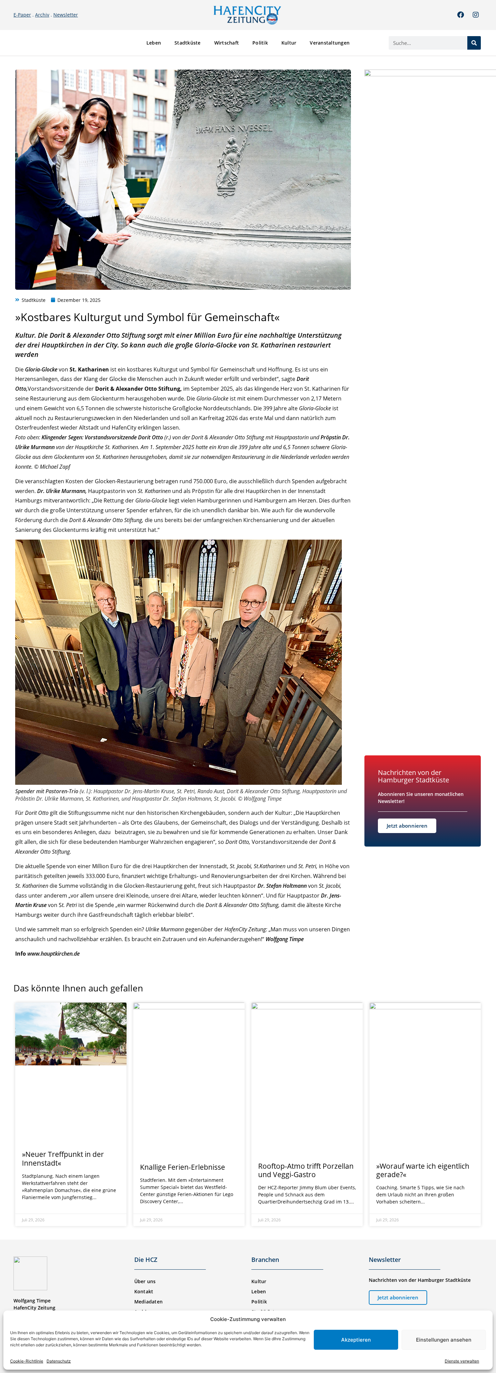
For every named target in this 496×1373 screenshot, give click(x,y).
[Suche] (474, 43)
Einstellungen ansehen (443, 1340)
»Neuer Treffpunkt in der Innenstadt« (63, 1158)
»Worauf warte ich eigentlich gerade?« (422, 1170)
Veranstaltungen (330, 43)
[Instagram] (476, 15)
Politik (260, 43)
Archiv (42, 14)
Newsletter (65, 14)
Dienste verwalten (462, 1361)
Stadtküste (187, 43)
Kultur (289, 43)
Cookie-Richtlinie (26, 1361)
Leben (153, 43)
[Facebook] (460, 15)
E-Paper (22, 14)
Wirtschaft (226, 43)
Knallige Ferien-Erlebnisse (182, 1167)
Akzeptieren (356, 1340)
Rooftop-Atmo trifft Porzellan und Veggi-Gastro (306, 1170)
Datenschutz (59, 1361)
